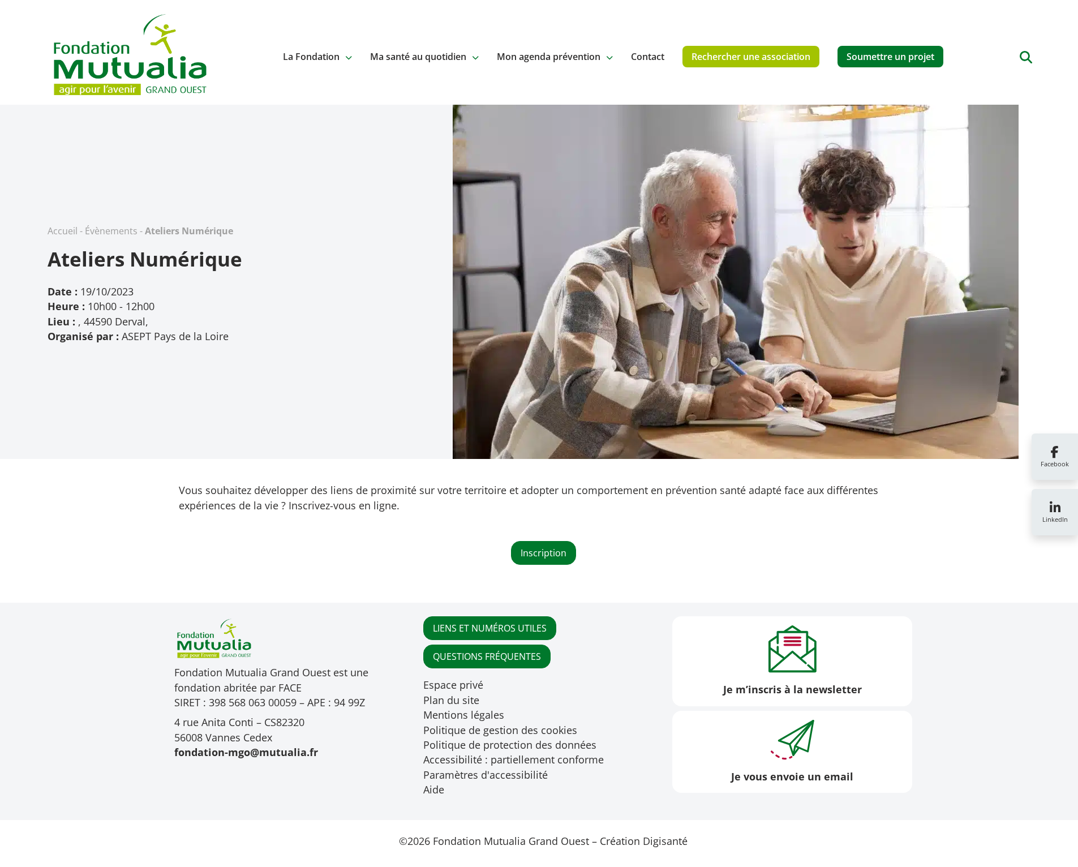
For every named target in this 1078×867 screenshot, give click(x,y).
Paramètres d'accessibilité (485, 775)
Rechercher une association (751, 56)
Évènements (111, 231)
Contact (647, 56)
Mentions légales (463, 715)
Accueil (63, 231)
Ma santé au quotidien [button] (418, 56)
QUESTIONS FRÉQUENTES (487, 656)
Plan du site (451, 700)
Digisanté (665, 841)
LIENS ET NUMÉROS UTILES (490, 628)
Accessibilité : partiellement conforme (513, 759)
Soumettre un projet (890, 56)
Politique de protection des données (509, 745)
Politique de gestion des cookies (500, 730)
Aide (433, 789)
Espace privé (453, 685)
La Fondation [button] (311, 56)
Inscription (543, 553)
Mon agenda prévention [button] (548, 56)
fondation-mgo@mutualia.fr (246, 752)
